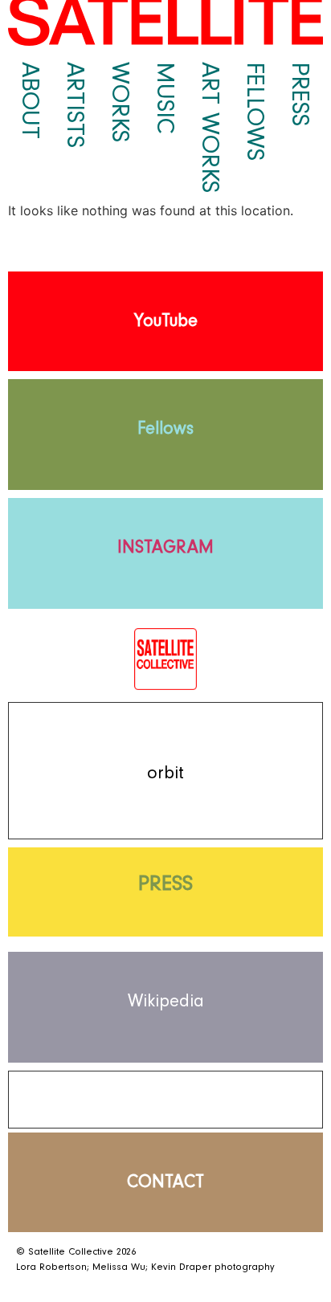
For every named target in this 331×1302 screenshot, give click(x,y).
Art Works (210, 127)
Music (165, 98)
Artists (75, 105)
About (30, 100)
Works (120, 102)
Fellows (255, 111)
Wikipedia (166, 1001)
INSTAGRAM (165, 547)
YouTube (166, 321)
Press (300, 94)
